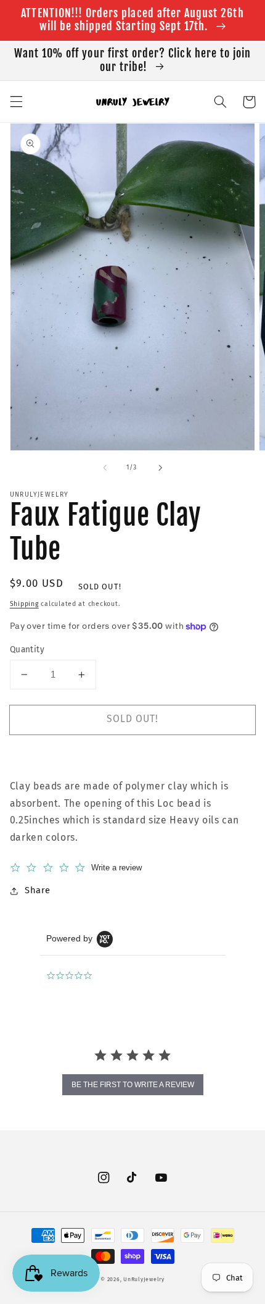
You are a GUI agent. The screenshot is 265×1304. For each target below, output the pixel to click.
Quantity (27, 649)
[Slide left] (104, 467)
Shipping (24, 604)
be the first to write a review (132, 1084)
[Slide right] (160, 467)
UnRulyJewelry (144, 1279)
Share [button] (38, 890)
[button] (16, 102)
